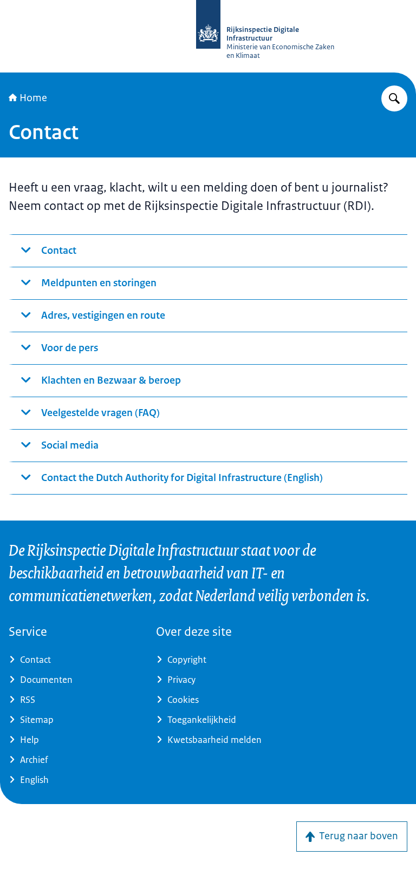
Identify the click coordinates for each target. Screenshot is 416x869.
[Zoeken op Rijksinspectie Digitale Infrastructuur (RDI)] (394, 98)
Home (33, 97)
